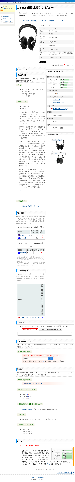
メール (48, 464)
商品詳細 (26, 21)
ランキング (42, 21)
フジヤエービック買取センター (30, 317)
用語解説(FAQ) (6, 16)
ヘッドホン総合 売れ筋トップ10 (50, 329)
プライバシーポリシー (8, 19)
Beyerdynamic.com (58, 102)
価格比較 (34, 21)
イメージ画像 (57, 140)
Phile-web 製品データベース (31, 206)
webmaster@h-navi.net (38, 477)
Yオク (11, 8)
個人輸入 (51, 21)
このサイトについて (7, 21)
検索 (1, 10)
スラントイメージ (59, 153)
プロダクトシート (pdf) (60, 109)
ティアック (56, 100)
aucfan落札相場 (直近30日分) (34, 361)
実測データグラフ (53, 2)
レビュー (59, 21)
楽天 (6, 8)
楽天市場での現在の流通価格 (54, 361)
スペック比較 (71, 2)
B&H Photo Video (27, 409)
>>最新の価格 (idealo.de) (34, 383)
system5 (23, 238)
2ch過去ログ (62, 2)
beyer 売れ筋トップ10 (30, 329)
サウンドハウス (25, 235)
